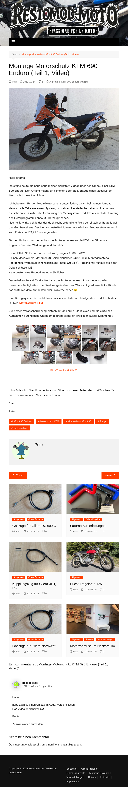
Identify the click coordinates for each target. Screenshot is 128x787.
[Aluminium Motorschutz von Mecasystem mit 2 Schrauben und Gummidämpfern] (90, 331)
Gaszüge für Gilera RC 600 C (34, 526)
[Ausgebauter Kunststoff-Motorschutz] (81, 357)
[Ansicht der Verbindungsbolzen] (90, 344)
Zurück (20, 475)
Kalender (105, 777)
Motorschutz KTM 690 (79, 421)
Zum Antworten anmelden (27, 724)
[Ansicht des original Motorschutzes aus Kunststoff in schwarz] (20, 331)
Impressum (72, 781)
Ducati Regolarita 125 (86, 584)
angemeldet (28, 744)
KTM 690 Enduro (23, 421)
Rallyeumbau (20, 428)
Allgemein (55, 81)
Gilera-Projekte (89, 768)
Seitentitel (71, 768)
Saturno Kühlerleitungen (88, 526)
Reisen (89, 639)
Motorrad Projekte (99, 773)
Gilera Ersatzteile (75, 773)
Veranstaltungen (105, 639)
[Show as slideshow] (64, 370)
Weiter (108, 475)
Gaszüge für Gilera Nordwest (34, 646)
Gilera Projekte (35, 519)
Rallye (103, 421)
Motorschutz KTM (49, 421)
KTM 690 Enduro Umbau (74, 81)
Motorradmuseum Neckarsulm (92, 646)
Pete (14, 81)
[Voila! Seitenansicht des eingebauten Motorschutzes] (64, 357)
